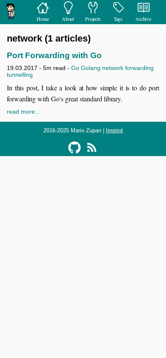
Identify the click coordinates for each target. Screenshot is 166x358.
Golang (90, 67)
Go (75, 67)
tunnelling (20, 74)
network (112, 67)
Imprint (114, 130)
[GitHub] (74, 147)
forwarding (139, 67)
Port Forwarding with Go (54, 55)
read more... (23, 111)
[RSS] (91, 147)
